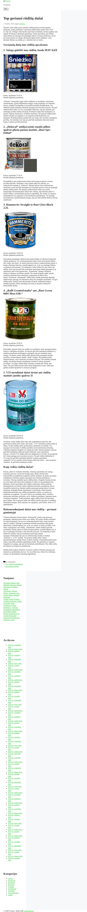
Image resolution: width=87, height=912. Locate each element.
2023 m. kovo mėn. (15, 786)
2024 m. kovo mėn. (15, 745)
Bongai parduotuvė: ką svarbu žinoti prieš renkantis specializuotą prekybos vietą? (11, 617)
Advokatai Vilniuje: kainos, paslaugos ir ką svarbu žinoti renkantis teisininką (11, 594)
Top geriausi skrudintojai (14, 564)
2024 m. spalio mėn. (15, 721)
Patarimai (11, 883)
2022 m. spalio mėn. (15, 803)
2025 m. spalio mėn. (15, 680)
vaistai (10, 895)
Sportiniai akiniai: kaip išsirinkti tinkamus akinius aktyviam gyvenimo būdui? (12, 586)
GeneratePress (29, 911)
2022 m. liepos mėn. (15, 813)
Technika (11, 891)
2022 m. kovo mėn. (15, 823)
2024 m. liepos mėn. (15, 731)
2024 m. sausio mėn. (15, 752)
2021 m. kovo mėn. (15, 850)
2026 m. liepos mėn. (15, 649)
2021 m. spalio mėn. (15, 829)
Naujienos (11, 881)
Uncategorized (13, 893)
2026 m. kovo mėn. (15, 663)
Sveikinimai (12, 889)
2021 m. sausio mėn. (15, 856)
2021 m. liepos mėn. (15, 836)
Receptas (11, 885)
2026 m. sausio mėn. (15, 670)
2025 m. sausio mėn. (15, 711)
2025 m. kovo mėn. (15, 704)
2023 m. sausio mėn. (15, 793)
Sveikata (11, 887)
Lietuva (10, 879)
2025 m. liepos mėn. (15, 690)
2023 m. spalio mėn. (15, 762)
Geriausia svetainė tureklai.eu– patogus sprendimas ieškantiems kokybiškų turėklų (11, 609)
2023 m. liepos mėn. (15, 772)
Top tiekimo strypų (12, 566)
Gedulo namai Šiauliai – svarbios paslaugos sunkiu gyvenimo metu (12, 601)
